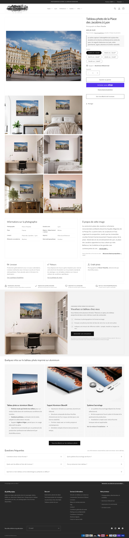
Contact (72, 507)
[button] (49, 8)
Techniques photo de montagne (53, 497)
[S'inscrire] (58, 528)
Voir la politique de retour (54, 277)
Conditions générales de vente (78, 509)
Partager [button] (90, 104)
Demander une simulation (82, 334)
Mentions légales (74, 517)
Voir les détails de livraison (105, 96)
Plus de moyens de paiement (105, 89)
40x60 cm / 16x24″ (110, 53)
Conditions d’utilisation (76, 514)
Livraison (72, 500)
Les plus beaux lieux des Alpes (53, 500)
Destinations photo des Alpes (53, 495)
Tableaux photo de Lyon (51, 502)
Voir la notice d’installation (96, 427)
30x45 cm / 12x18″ (94, 53)
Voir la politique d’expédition (15, 277)
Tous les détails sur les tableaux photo (64, 443)
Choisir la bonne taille (76, 519)
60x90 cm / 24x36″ (110, 57)
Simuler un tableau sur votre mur (79, 495)
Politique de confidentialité (77, 512)
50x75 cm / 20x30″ (94, 57)
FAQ (71, 504)
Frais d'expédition (99, 33)
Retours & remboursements (77, 502)
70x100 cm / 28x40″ (94, 61)
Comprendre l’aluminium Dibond (79, 497)
